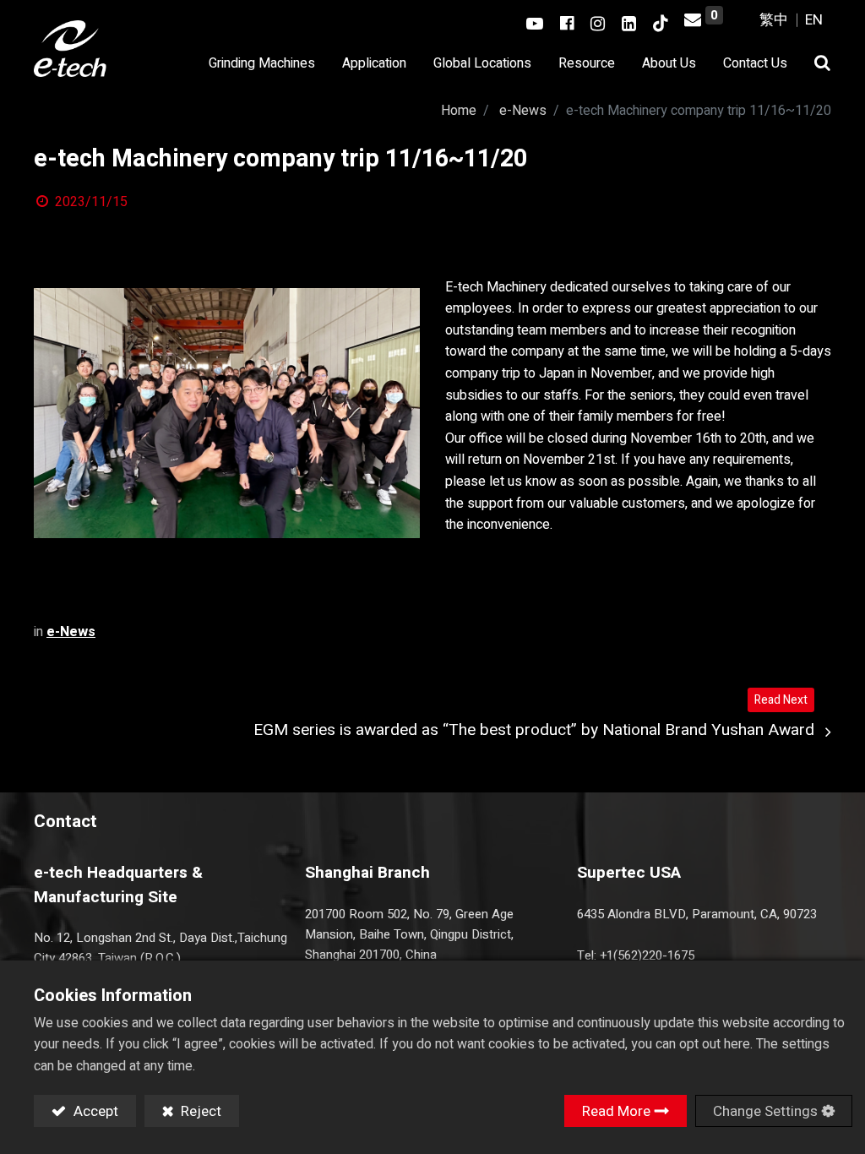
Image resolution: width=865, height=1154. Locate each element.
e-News (523, 111)
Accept (94, 1111)
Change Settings (765, 1111)
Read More (616, 1111)
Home (458, 111)
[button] (816, 64)
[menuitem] (482, 64)
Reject (199, 1111)
